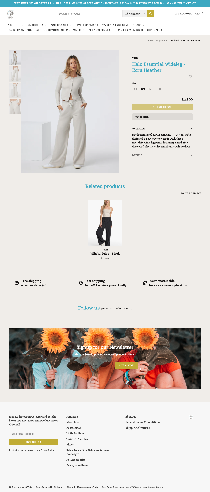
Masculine (35, 25)
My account (184, 13)
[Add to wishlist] (190, 76)
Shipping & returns (138, 427)
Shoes (137, 25)
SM (143, 89)
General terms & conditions (143, 422)
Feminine (13, 25)
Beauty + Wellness (129, 30)
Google (159, 487)
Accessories (59, 25)
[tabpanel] (70, 111)
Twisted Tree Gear (115, 25)
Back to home (191, 193)
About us (131, 416)
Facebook (174, 40)
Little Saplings (87, 25)
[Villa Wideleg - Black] (105, 223)
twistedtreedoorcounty (116, 308)
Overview (138, 128)
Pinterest (195, 40)
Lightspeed (59, 487)
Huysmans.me (84, 487)
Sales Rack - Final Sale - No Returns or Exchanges (45, 30)
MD (151, 89)
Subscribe (126, 365)
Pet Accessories (100, 30)
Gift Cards (154, 30)
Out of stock (162, 107)
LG (159, 89)
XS (135, 89)
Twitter (185, 40)
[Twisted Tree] (191, 417)
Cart (199, 13)
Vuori (135, 57)
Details (137, 155)
